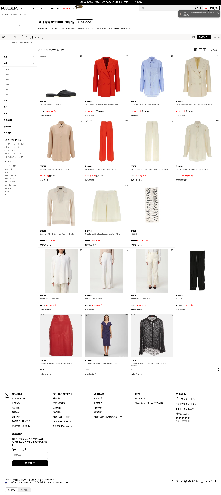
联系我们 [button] (16, 422)
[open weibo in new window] (189, 481)
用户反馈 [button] (26, 422)
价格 (25, 37)
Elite (75, 8)
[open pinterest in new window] (173, 481)
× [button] (31, 42)
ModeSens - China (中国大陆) (149, 403)
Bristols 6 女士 (9, 169)
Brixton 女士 (8, 188)
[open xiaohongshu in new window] (201, 481)
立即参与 (138, 2)
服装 (7, 70)
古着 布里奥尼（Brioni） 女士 (14, 157)
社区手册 (98, 412)
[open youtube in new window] (197, 481)
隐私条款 (98, 408)
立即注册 (30, 463)
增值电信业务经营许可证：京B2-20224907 (52, 482)
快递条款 (16, 426)
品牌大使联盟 (59, 403)
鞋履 (7, 75)
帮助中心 (16, 412)
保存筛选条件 (204, 37)
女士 (22, 8)
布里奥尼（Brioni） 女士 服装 (14, 144)
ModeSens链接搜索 (62, 422)
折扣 (15, 37)
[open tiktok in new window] (210, 481)
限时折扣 (66, 8)
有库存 (37, 37)
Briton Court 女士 (10, 179)
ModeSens (140, 399)
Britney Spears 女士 (11, 175)
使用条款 (98, 399)
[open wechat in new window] (193, 481)
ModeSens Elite (19, 399)
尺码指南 (16, 417)
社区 (59, 8)
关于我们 (57, 399)
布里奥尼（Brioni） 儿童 (12, 154)
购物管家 (16, 403)
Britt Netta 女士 (9, 182)
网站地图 (57, 412)
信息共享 (98, 403)
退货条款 (26, 426)
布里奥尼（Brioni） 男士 (12, 150)
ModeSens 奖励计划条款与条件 (108, 417)
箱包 (7, 80)
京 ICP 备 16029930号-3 (44, 480)
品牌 (53, 8)
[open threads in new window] (206, 481)
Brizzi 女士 (8, 195)
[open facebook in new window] (185, 481)
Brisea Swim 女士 (10, 166)
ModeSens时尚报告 (62, 417)
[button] (3, 37)
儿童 (40, 8)
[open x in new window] (177, 481)
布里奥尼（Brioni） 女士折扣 (14, 147)
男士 (28, 8)
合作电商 (57, 408)
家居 (46, 8)
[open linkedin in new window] (214, 481)
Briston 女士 (8, 172)
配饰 (7, 85)
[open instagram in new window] (181, 481)
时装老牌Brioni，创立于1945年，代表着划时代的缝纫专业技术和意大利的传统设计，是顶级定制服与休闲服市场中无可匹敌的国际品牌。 (85, 28)
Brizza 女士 (8, 191)
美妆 (34, 8)
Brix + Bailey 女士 (10, 185)
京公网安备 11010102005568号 (20, 482)
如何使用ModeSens (62, 426)
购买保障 (16, 408)
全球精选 (214, 50)
